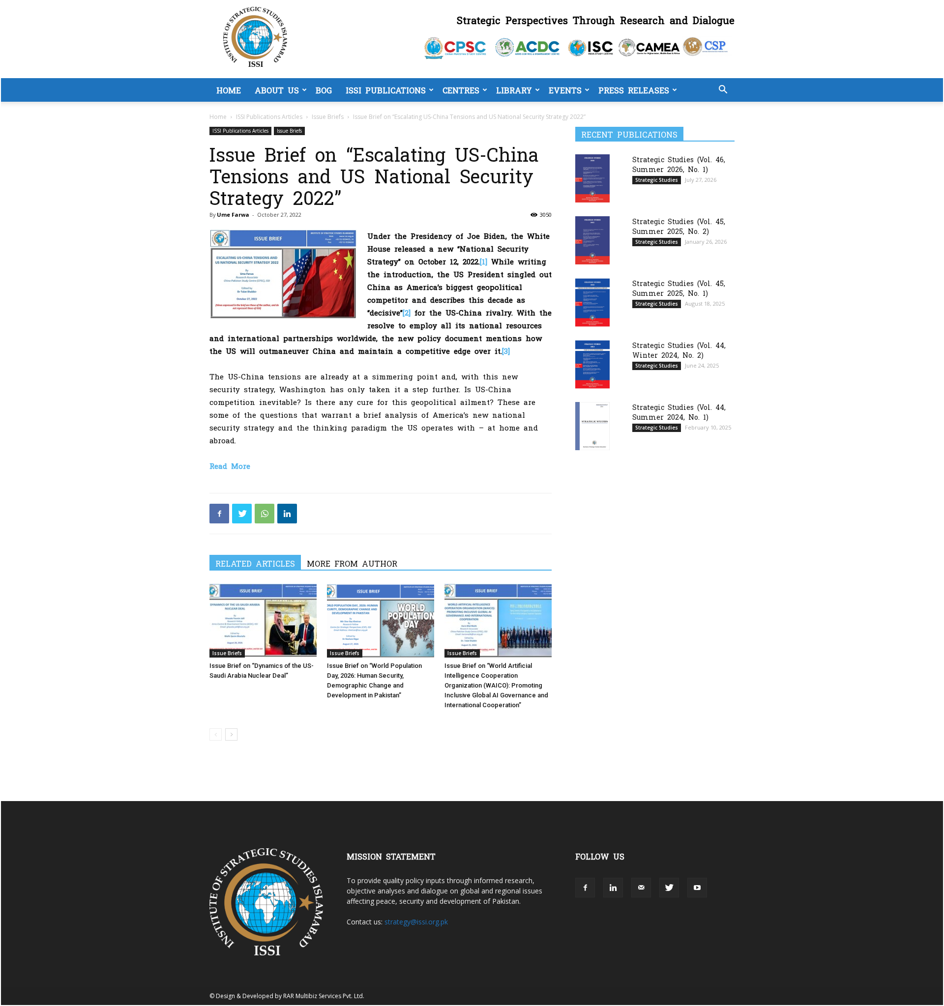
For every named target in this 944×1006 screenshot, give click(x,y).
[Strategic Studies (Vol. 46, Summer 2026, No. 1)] (592, 178)
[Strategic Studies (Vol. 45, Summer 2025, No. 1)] (592, 302)
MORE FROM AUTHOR (352, 563)
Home (228, 90)
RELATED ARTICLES (255, 563)
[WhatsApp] (264, 513)
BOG (324, 90)
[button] (723, 90)
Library (514, 90)
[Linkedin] (287, 513)
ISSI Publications (386, 90)
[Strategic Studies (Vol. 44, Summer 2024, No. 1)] (592, 426)
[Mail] (641, 887)
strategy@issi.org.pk (416, 921)
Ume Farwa (233, 214)
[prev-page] (215, 734)
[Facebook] (219, 513)
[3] (506, 350)
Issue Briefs (328, 117)
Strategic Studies (656, 179)
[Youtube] (697, 887)
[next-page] (231, 734)
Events (565, 90)
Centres (460, 90)
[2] (407, 312)
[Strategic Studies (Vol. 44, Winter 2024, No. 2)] (592, 364)
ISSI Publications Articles (269, 117)
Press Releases (633, 90)
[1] (483, 261)
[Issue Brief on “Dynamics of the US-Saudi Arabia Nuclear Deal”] (263, 621)
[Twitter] (242, 513)
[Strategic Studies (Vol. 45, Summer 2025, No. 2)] (592, 240)
